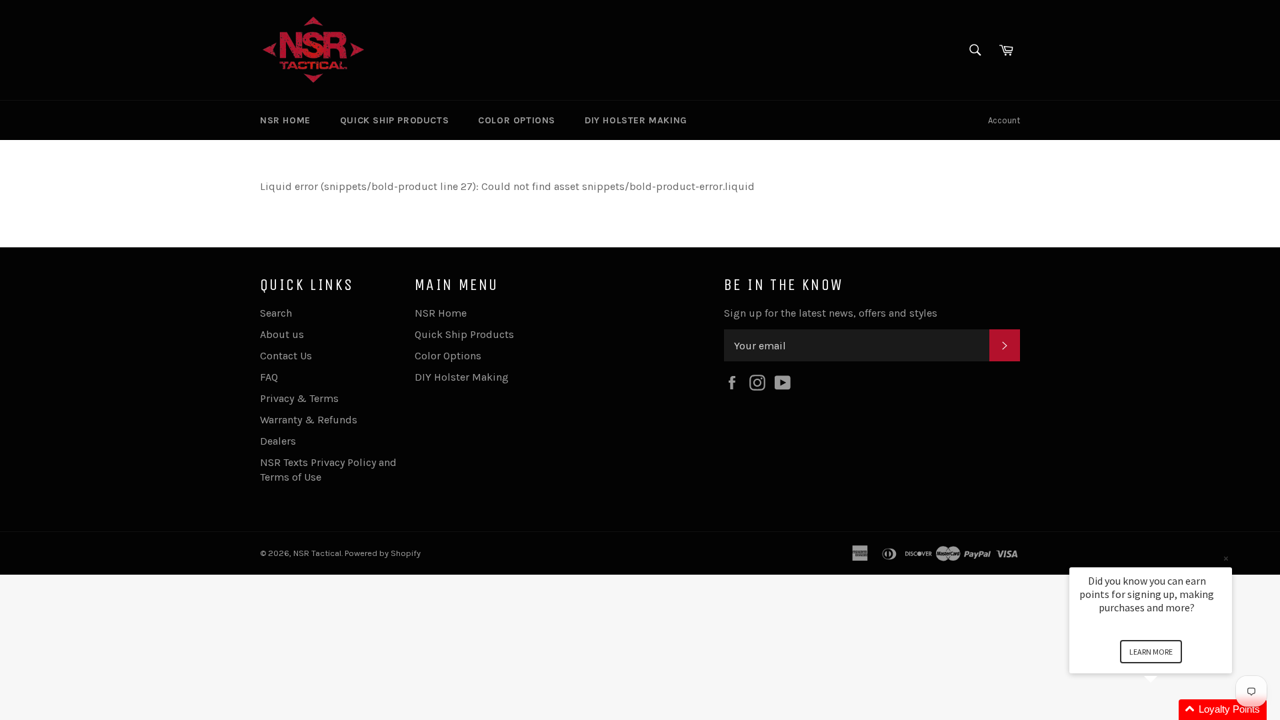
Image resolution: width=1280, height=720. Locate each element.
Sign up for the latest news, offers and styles (830, 313)
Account (1004, 120)
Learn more (1151, 652)
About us (282, 334)
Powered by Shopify (383, 553)
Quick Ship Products (394, 120)
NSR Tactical (317, 553)
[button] (1167, 709)
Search (276, 313)
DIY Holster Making (636, 120)
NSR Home (285, 120)
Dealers (278, 441)
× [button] (1226, 558)
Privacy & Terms (299, 398)
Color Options (516, 120)
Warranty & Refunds (308, 419)
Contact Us (286, 355)
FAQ (269, 377)
